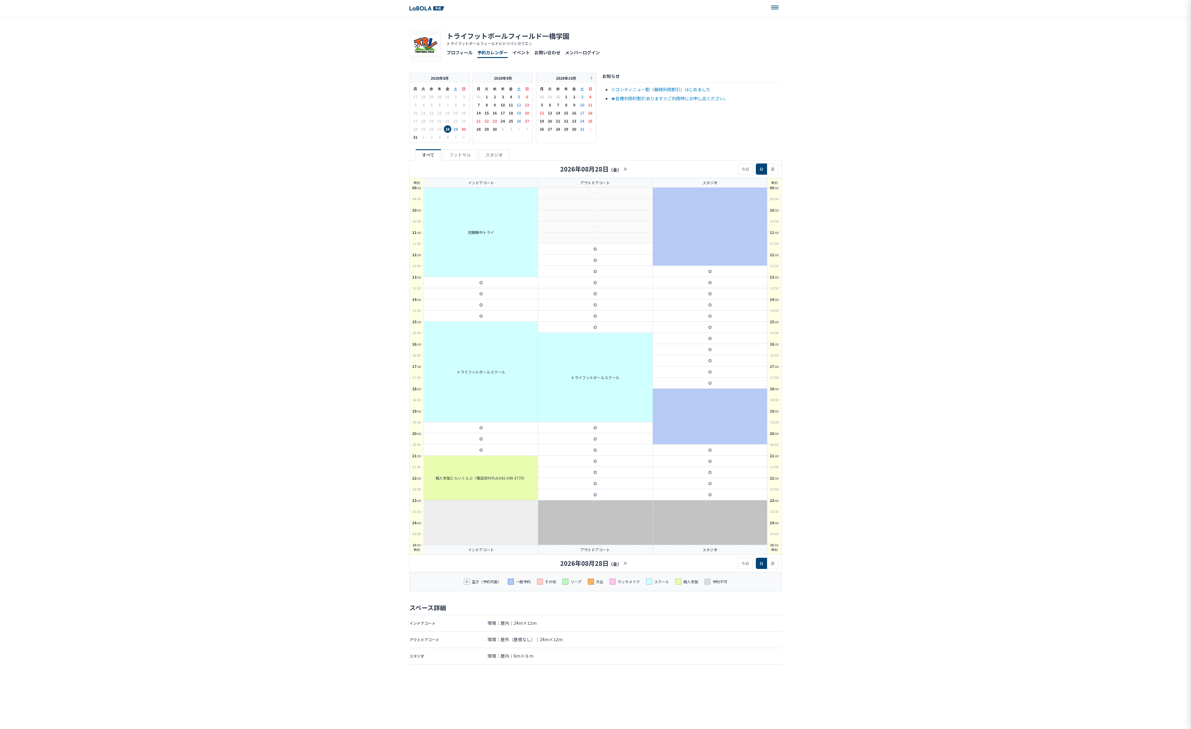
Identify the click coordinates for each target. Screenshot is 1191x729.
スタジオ (494, 155)
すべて (428, 155)
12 (519, 104)
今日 (745, 169)
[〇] (481, 282)
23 (495, 120)
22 (486, 120)
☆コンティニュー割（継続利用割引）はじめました (661, 89)
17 (503, 112)
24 (503, 120)
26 (519, 120)
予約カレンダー (492, 52)
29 (455, 129)
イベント (521, 52)
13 (527, 104)
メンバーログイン (582, 52)
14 (478, 112)
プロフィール (460, 52)
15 (486, 112)
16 (495, 112)
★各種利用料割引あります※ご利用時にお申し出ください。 (669, 98)
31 (415, 137)
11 (511, 104)
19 (519, 112)
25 (511, 120)
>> (625, 169)
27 (527, 120)
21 (478, 120)
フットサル (460, 155)
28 (447, 129)
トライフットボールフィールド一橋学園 (508, 35)
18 (511, 112)
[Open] (775, 7)
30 (464, 129)
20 (527, 112)
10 (503, 104)
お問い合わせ (547, 52)
